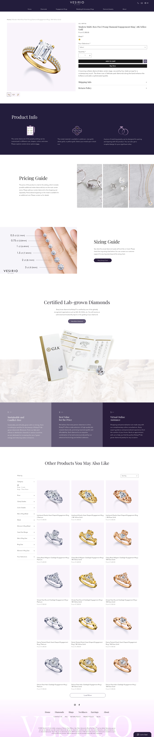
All (18, 485)
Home (29, 9)
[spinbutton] (85, 55)
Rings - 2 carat (21, 487)
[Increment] (90, 55)
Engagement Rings (61, 9)
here (37, 144)
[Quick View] (53, 496)
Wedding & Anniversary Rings (85, 9)
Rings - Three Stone (22, 489)
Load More (88, 695)
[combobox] (112, 47)
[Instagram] (75, 705)
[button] (148, 3)
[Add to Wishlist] (145, 61)
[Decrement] (80, 55)
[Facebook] (79, 705)
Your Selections (84, 43)
